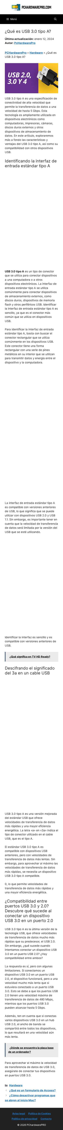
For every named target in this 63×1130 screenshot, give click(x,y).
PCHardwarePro (15, 52)
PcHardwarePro (24, 43)
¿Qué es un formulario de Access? (32, 1090)
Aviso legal (18, 1113)
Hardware (36, 52)
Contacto (46, 1118)
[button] (55, 19)
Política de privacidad (24, 1118)
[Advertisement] (31, 204)
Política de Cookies (39, 1113)
